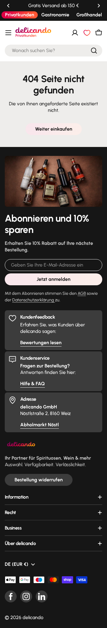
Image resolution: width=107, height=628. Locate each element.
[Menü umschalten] (8, 32)
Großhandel (89, 15)
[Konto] (74, 32)
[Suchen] (93, 50)
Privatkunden (19, 15)
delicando (33, 617)
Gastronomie (55, 15)
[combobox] (53, 51)
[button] (8, 5)
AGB (82, 293)
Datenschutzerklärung (33, 300)
